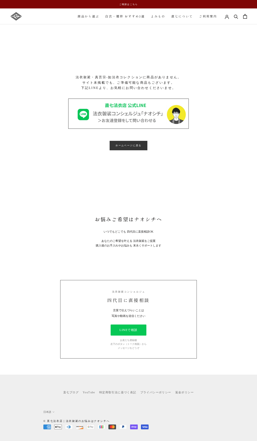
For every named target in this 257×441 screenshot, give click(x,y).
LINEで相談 (128, 330)
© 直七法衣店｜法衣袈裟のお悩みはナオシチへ (76, 420)
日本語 (47, 411)
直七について (182, 16)
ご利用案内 (208, 16)
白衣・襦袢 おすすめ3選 (125, 16)
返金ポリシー (184, 392)
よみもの (158, 16)
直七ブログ (71, 392)
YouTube (89, 392)
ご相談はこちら (128, 4)
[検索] (236, 16)
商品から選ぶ (88, 16)
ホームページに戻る (128, 145)
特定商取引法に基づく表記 (117, 392)
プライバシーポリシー (155, 392)
